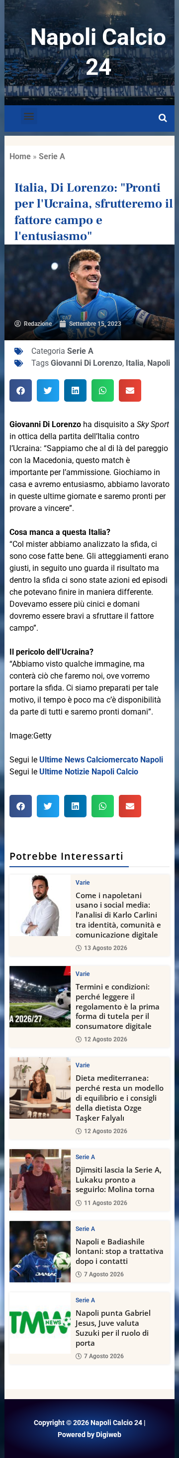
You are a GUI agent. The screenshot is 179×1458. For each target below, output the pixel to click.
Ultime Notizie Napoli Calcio (88, 771)
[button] (29, 116)
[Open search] (163, 118)
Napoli (158, 363)
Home (20, 156)
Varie (83, 883)
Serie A (52, 156)
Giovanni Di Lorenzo (86, 363)
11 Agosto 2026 (105, 1203)
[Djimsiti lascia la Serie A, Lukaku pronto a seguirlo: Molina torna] (40, 1180)
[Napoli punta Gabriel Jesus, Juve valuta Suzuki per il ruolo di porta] (40, 1323)
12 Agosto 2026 (105, 1039)
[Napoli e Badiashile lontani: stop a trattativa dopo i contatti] (40, 1251)
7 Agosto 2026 (104, 1274)
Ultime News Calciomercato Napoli (101, 759)
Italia (135, 363)
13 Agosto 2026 (105, 948)
